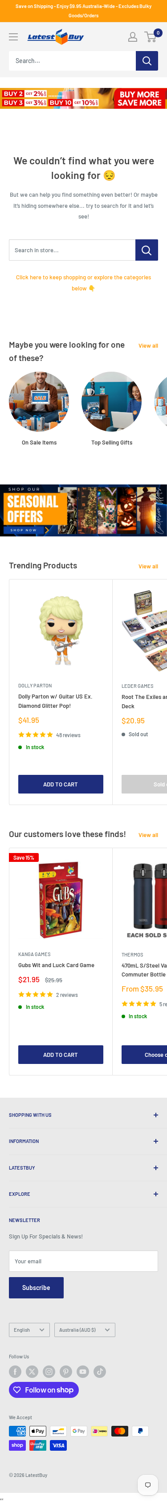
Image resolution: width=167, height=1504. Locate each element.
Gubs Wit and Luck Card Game (56, 964)
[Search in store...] (146, 250)
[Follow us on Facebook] (15, 1371)
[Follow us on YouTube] (83, 1371)
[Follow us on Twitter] (32, 1371)
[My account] (132, 37)
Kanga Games (34, 954)
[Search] (147, 61)
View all (148, 345)
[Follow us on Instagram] (49, 1371)
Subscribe (36, 1287)
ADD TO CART (60, 784)
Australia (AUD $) (77, 1330)
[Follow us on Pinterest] (66, 1371)
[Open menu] (13, 36)
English (22, 1330)
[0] (150, 37)
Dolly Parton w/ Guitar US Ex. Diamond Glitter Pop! (55, 701)
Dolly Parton (35, 685)
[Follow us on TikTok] (100, 1371)
